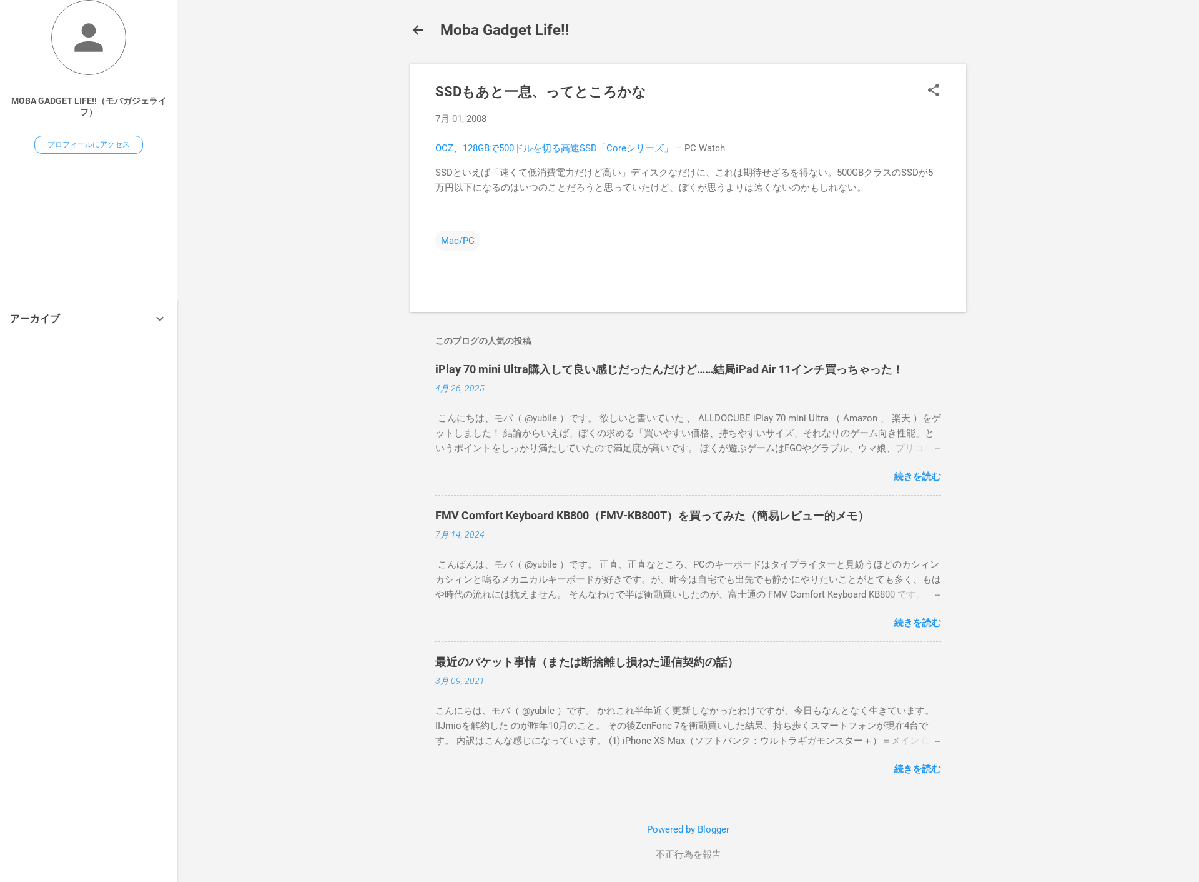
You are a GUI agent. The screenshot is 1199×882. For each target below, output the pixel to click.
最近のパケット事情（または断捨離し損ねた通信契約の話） (587, 661)
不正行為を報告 (688, 854)
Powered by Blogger (688, 829)
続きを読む (917, 476)
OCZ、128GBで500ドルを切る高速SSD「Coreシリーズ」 (554, 148)
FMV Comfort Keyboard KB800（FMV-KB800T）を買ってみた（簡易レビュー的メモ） (652, 515)
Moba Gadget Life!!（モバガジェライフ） (89, 106)
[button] (933, 91)
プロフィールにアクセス (88, 144)
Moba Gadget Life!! (505, 30)
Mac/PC (458, 240)
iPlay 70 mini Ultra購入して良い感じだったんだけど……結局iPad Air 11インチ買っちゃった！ (669, 369)
